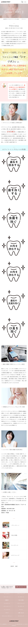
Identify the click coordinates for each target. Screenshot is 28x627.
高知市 (12, 566)
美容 (16, 566)
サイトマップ (21, 616)
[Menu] (25, 1)
